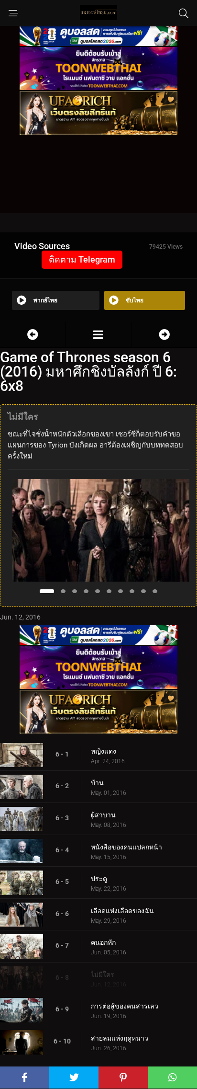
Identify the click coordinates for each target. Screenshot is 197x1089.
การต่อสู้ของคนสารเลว (124, 1006)
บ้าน (97, 783)
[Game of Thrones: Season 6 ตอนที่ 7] (32, 334)
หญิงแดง (103, 751)
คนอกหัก (103, 942)
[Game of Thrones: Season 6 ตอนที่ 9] (164, 334)
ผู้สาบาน (103, 815)
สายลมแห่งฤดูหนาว (119, 1038)
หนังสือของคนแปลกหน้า (126, 847)
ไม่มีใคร (102, 974)
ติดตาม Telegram (82, 259)
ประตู (99, 879)
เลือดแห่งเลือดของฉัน (122, 911)
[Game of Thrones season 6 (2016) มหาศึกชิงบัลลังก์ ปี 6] (98, 334)
